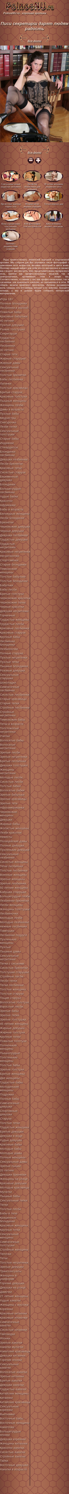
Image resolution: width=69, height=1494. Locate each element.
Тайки (4, 1460)
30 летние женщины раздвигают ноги (53, 185)
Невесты (6, 837)
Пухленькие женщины (8, 941)
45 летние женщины (14, 1023)
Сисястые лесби (11, 781)
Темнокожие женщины (8, 570)
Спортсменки (9, 560)
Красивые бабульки (13, 316)
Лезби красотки (10, 832)
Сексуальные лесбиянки (9, 369)
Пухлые (5, 947)
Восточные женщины (14, 1422)
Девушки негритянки (14, 611)
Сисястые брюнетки (14, 968)
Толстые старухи (12, 993)
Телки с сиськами (12, 963)
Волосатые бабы (12, 740)
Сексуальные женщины (9, 1235)
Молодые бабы (10, 1148)
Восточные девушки (14, 1465)
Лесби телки (8, 980)
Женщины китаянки (13, 1443)
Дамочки (6, 1292)
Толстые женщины (13, 989)
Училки (5, 736)
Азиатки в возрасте (13, 1469)
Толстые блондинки (14, 581)
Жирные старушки (13, 358)
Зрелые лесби (10, 752)
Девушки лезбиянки (14, 459)
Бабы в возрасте (11, 509)
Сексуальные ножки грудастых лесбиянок (11, 185)
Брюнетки (7, 522)
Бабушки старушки (13, 892)
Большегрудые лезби (15, 896)
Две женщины (10, 1078)
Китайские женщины (14, 1393)
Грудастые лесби (12, 624)
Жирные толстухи (12, 1032)
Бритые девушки (11, 1131)
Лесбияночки (9, 913)
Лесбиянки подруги (13, 935)
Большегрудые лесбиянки (10, 490)
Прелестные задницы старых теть (11, 205)
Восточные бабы (11, 1418)
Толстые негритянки (14, 1262)
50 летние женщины (14, 887)
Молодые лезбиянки (14, 922)
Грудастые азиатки (13, 1389)
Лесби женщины (11, 905)
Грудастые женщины (14, 619)
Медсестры (8, 418)
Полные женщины (12, 1157)
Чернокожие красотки (15, 598)
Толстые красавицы (14, 388)
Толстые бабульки (13, 576)
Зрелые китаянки (12, 1376)
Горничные (7, 615)
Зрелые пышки (10, 1166)
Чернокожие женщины (8, 813)
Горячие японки (11, 1360)
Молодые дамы (11, 1153)
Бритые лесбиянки (13, 761)
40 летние (7, 320)
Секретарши (8, 333)
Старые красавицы (13, 699)
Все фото (34, 41)
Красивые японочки (13, 1317)
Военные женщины (13, 874)
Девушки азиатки (12, 1385)
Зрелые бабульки (12, 794)
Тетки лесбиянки (11, 866)
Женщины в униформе (8, 1277)
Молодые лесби (11, 777)
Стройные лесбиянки (15, 707)
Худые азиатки (10, 1300)
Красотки (6, 500)
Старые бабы (9, 438)
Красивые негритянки (15, 551)
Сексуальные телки (13, 1200)
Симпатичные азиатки (9, 1323)
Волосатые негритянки (8, 746)
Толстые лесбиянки (13, 870)
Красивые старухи (12, 632)
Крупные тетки (10, 1229)
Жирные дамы (10, 363)
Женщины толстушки (15, 909)
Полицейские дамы (13, 841)
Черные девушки (12, 531)
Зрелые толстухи (12, 1069)
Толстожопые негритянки (9, 730)
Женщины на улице (14, 1179)
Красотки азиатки (12, 1447)
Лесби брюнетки (11, 463)
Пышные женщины (13, 400)
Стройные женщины (14, 1249)
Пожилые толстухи (13, 1041)
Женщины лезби (11, 405)
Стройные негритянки (8, 713)
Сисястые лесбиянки (14, 694)
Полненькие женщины (8, 1047)
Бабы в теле (8, 1213)
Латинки (5, 383)
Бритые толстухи (12, 594)
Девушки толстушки (14, 765)
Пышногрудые (10, 1053)
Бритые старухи (11, 392)
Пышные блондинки (14, 666)
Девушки (6, 819)
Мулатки (6, 1192)
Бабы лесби (8, 589)
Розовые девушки (12, 670)
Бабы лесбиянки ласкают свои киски (53, 225)
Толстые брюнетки (13, 375)
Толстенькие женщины (9, 1059)
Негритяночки (9, 556)
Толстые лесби (10, 1209)
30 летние (7, 350)
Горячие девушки (12, 1283)
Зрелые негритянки (13, 756)
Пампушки (7, 930)
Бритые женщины (12, 1073)
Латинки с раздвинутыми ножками (11, 246)
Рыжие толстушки (12, 329)
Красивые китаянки (13, 1313)
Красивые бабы (11, 1144)
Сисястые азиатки (12, 1452)
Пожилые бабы (10, 312)
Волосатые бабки (12, 790)
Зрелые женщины (12, 879)
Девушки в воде (11, 1136)
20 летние (7, 1170)
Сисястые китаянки (13, 1329)
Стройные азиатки (13, 1456)
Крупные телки (10, 1036)
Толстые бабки (10, 786)
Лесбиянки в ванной (14, 307)
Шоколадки (8, 682)
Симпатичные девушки (9, 1104)
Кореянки (6, 1309)
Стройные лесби (11, 976)
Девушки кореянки (13, 1439)
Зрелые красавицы (13, 799)
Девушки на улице (13, 1287)
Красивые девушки (13, 1183)
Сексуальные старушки (9, 676)
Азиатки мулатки (11, 1347)
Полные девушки (12, 845)
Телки (4, 1204)
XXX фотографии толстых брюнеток (32, 225)
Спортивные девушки (8, 1112)
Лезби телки (8, 426)
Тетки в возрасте (11, 724)
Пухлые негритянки (13, 657)
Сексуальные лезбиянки (9, 855)
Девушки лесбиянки (14, 535)
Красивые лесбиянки (14, 628)
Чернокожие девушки (15, 526)
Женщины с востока (14, 1304)
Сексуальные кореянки (9, 1408)
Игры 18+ (6, 299)
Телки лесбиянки (12, 985)
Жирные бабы (10, 824)
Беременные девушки (9, 478)
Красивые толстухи (13, 396)
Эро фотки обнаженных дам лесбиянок (32, 186)
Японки (5, 1338)
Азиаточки (7, 1427)
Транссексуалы (10, 1271)
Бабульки (6, 585)
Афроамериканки (12, 807)
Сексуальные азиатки (9, 1366)
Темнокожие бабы (12, 719)
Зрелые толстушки (13, 1019)
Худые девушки (11, 1140)
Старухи (6, 1118)
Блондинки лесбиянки (7, 453)
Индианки (7, 443)
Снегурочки (8, 422)
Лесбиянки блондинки (7, 643)
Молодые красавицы (14, 1187)
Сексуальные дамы (13, 1161)
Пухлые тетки (9, 662)
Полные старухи (11, 653)
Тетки (4, 1258)
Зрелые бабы (9, 1011)
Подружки (7, 1094)
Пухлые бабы (9, 413)
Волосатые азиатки (13, 1372)
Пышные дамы (10, 951)
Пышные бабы (10, 1196)
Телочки (5, 1254)
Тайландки (7, 1334)
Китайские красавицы (15, 1402)
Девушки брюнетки (13, 1174)
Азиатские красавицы (15, 1351)
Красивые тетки (11, 468)
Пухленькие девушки (14, 849)
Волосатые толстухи (14, 1002)
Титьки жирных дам (53, 204)
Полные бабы (9, 1098)
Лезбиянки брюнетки (14, 900)
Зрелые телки (9, 1015)
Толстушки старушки (14, 972)
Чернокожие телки (13, 602)
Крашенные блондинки (8, 1219)
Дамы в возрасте (12, 409)
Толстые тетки (10, 1123)
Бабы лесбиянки (11, 379)
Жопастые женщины (14, 828)
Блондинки (7, 484)
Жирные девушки (12, 1028)
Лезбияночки (9, 649)
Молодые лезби (11, 918)
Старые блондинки (13, 564)
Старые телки (9, 703)
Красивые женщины (14, 1225)
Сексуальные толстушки (9, 432)
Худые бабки (9, 496)
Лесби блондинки (12, 518)
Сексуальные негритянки (9, 957)
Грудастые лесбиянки (7, 339)
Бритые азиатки (11, 1380)
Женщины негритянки (8, 771)
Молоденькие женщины (9, 1088)
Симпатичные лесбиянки (9, 688)
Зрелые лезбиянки (13, 883)
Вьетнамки (7, 1414)
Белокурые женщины (15, 513)
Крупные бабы (10, 637)
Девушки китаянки (12, 1355)
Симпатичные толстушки (9, 1243)
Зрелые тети (8, 803)
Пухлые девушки (12, 325)
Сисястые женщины (14, 862)
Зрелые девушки (12, 1267)
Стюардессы (9, 447)
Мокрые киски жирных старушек (32, 205)
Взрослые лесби (11, 1006)
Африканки (8, 505)
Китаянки (6, 1397)
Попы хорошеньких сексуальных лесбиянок (10, 226)
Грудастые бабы (11, 1082)
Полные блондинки (13, 303)
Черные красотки (12, 606)
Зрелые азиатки (11, 1342)
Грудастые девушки (14, 539)
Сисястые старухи (12, 472)
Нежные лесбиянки (13, 926)
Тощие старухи (10, 998)
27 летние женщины (14, 1296)
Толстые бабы (10, 1065)
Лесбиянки (7, 345)
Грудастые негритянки (8, 545)
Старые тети (8, 354)
